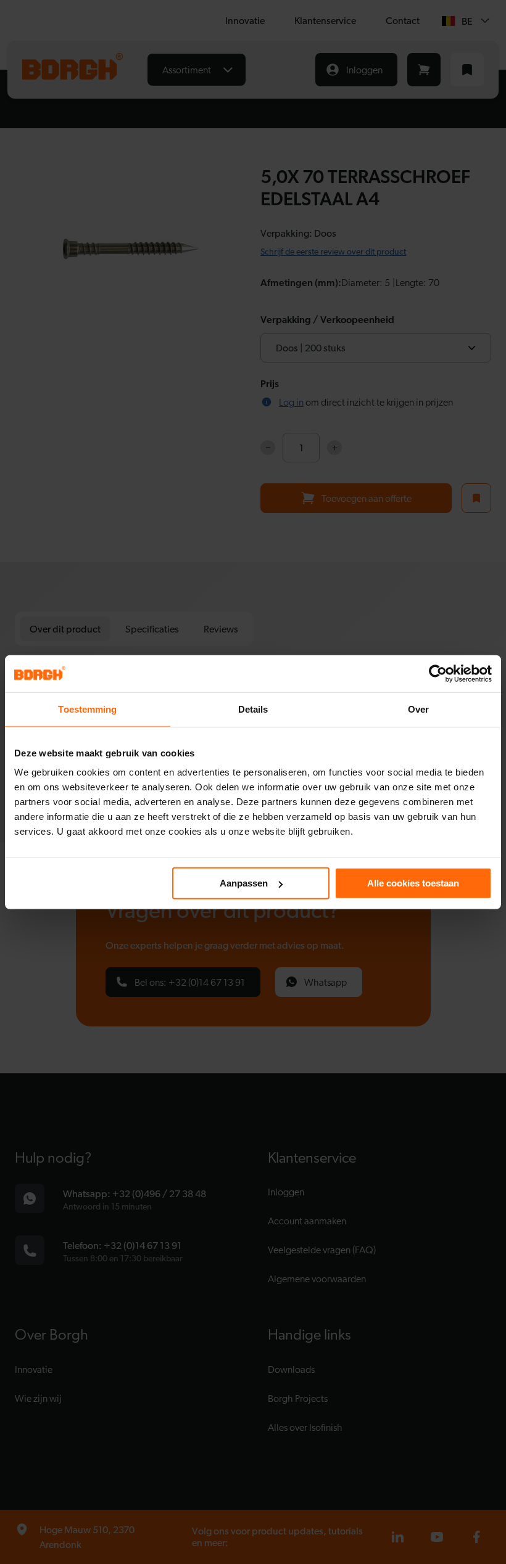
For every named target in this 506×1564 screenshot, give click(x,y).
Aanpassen (244, 883)
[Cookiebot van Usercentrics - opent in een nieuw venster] (438, 673)
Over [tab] (418, 708)
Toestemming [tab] (87, 708)
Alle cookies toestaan (413, 883)
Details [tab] (253, 708)
